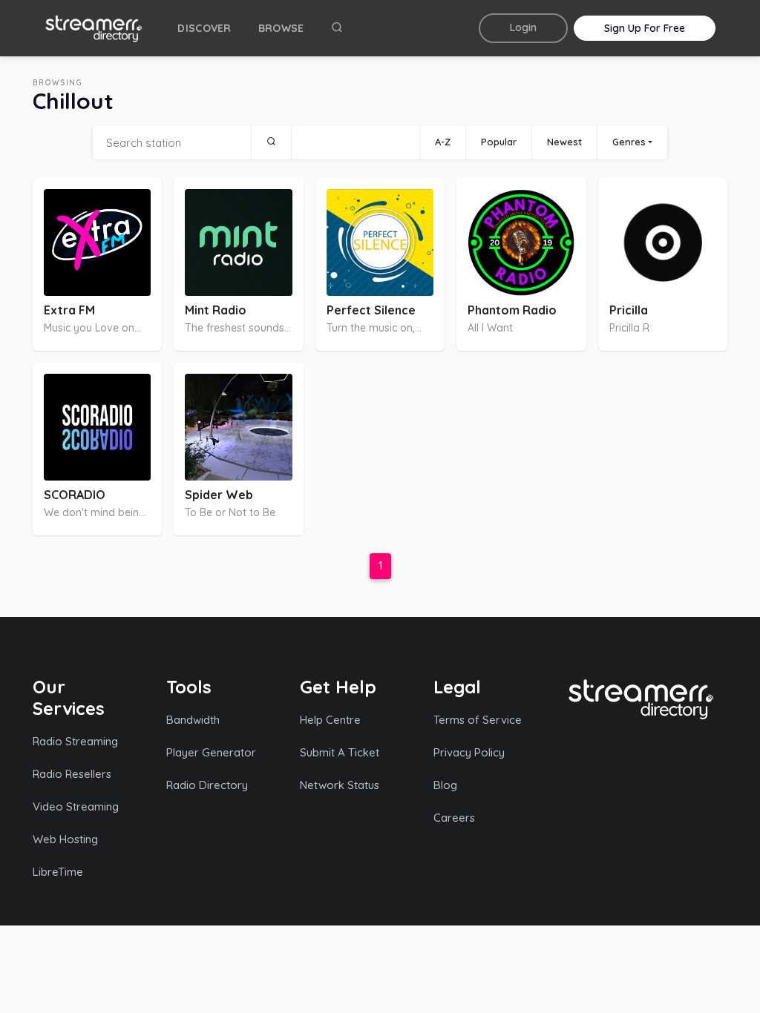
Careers (454, 818)
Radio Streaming (75, 741)
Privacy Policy (469, 752)
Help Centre (330, 720)
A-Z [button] (443, 142)
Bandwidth (193, 720)
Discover (204, 28)
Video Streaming (76, 806)
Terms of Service (477, 720)
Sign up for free (644, 28)
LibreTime (58, 872)
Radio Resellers (72, 774)
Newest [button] (564, 142)
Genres (629, 142)
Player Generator (211, 752)
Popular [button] (499, 142)
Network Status (339, 785)
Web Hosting (65, 839)
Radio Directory (207, 785)
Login (523, 27)
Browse (281, 28)
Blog (445, 785)
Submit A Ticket (339, 752)
